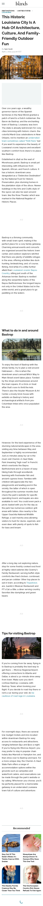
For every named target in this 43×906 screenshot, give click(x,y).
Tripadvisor (31, 583)
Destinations (8, 11)
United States (24, 11)
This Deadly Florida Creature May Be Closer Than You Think (11, 888)
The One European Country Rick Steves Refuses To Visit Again (32, 888)
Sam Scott (8, 49)
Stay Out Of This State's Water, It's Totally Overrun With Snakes (10, 857)
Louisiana (6, 12)
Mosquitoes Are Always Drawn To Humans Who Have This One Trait (31, 857)
